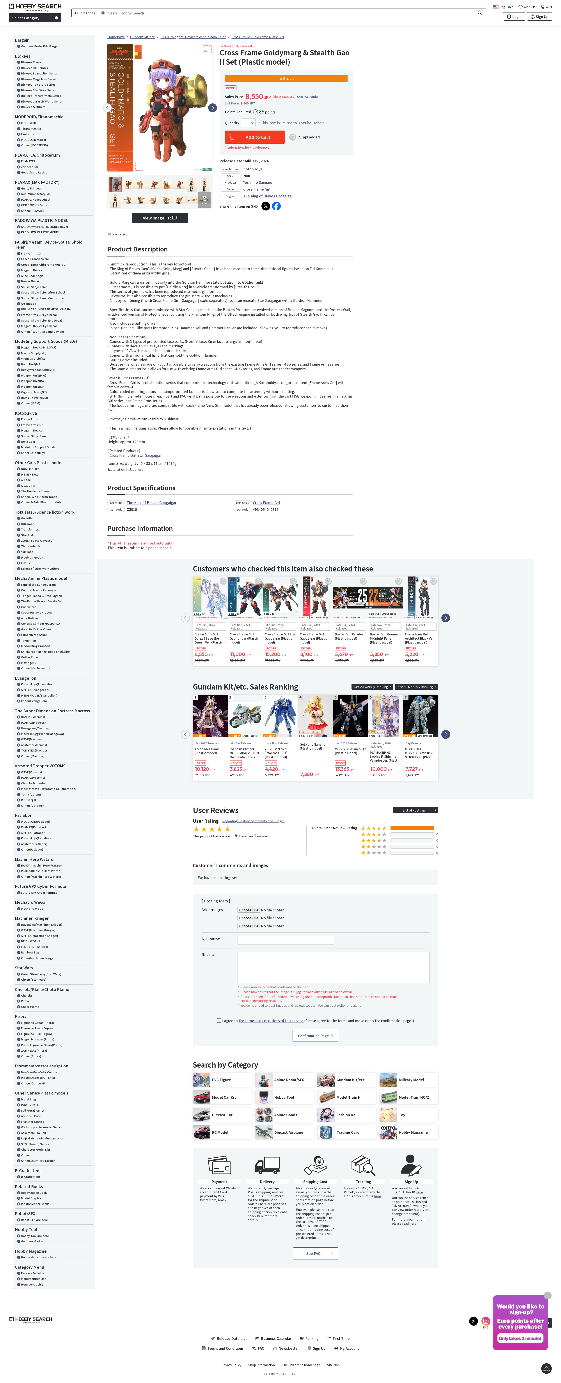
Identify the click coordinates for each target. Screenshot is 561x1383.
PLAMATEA (28, 161)
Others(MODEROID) (34, 145)
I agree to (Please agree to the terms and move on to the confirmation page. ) (318, 1020)
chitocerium (29, 167)
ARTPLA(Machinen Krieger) (39, 936)
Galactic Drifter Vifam (36, 629)
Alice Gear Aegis (32, 276)
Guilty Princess (31, 188)
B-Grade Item (30, 1176)
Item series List (32, 1284)
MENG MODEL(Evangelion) (39, 695)
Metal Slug (28, 1099)
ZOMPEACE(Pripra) (34, 1050)
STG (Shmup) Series (35, 1144)
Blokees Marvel (31, 62)
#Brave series (117, 234)
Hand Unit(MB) (31, 364)
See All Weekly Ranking (371, 686)
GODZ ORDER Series (35, 205)
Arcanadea (28, 303)
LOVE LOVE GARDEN (34, 947)
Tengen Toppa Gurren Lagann (41, 596)
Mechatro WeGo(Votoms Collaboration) (48, 789)
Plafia (25, 1001)
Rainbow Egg (30, 952)
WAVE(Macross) (32, 739)
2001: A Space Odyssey (36, 540)
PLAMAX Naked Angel (35, 199)
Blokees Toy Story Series (38, 84)
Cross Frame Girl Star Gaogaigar (135, 455)
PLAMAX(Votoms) (33, 777)
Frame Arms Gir (32, 253)
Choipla (26, 995)
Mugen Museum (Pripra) (37, 1039)
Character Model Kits (36, 1149)
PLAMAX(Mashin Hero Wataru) (41, 871)
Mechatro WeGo (32, 908)
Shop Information (261, 1365)
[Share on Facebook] (276, 206)
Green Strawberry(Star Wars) (41, 974)
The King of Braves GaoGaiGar (41, 601)
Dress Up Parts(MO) (34, 398)
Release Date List (33, 1273)
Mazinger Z (29, 663)
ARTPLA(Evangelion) (35, 690)
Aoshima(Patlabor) (34, 844)
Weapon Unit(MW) (33, 375)
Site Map (333, 1365)
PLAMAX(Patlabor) (33, 827)
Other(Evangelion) (34, 701)
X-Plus (25, 563)
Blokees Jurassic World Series (42, 101)
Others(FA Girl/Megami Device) (42, 331)
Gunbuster (28, 607)
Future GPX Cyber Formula (39, 892)
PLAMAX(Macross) (33, 722)
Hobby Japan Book (34, 1192)
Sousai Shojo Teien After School (43, 292)
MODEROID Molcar (33, 140)
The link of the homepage (301, 1365)
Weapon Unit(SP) (33, 386)
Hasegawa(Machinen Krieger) (41, 924)
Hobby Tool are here (35, 1236)
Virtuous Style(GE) (34, 358)
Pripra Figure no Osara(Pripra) (41, 1045)
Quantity (232, 122)
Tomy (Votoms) (32, 794)
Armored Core (31, 1116)
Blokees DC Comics (34, 68)
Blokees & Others (33, 107)
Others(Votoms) (32, 805)
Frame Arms (29, 419)
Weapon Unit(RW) (33, 381)
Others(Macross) (32, 756)
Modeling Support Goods (38, 447)
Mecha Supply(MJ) (33, 353)
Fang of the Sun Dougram (38, 584)
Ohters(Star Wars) (33, 979)
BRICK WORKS (30, 941)
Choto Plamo (30, 1007)
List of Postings (414, 810)
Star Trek (27, 535)
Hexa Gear (28, 441)
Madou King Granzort (35, 646)
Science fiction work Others (40, 568)
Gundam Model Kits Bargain (40, 46)
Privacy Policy (231, 1365)
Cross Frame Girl (256, 189)
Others (26, 1155)
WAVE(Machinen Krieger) (38, 930)
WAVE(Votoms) (31, 772)
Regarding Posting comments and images (253, 821)
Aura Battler (29, 618)
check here (256, 1216)
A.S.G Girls (28, 485)
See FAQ (313, 1253)
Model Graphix (31, 1198)
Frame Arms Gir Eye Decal (39, 315)
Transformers (30, 529)
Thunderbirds (30, 546)
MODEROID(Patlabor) (35, 821)
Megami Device (32, 270)
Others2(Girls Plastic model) (41, 502)
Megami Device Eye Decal (39, 326)
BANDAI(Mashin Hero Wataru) (41, 865)
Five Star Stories (32, 1121)
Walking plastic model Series (41, 1127)
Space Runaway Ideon (36, 612)
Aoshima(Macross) (34, 745)
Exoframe (27, 134)
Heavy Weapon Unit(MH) (38, 370)
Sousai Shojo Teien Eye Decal (41, 320)
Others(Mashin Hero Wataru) (41, 876)
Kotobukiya (253, 169)
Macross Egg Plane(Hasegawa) (42, 734)
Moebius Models (32, 557)
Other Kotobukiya (33, 453)
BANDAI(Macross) (33, 717)
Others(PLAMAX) (32, 211)
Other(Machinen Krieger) (38, 958)
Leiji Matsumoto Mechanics (40, 1138)
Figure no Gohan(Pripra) (37, 1022)
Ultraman (27, 524)
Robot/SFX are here (34, 1220)
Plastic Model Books (35, 1204)
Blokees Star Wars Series (38, 90)
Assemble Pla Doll (33, 1133)
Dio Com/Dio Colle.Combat (40, 1072)
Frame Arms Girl (32, 425)
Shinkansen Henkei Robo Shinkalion (46, 651)
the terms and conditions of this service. (271, 1020)
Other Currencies (308, 96)
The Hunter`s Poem (35, 491)
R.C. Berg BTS (30, 800)
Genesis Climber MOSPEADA (40, 623)
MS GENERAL (29, 474)
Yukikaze (27, 552)
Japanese (136, 469)
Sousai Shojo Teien (34, 287)
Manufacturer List (33, 1279)
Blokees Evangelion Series (39, 73)
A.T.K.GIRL (27, 480)
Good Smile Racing (34, 172)
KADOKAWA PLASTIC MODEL (40, 232)
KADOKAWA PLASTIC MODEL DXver (44, 227)
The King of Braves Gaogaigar (268, 195)
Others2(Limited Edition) (39, 1160)
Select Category (25, 17)
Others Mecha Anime (35, 668)
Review (208, 954)
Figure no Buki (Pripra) (36, 1034)
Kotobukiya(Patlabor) (36, 838)
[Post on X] (265, 206)
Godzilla (27, 518)
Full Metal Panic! (32, 1110)
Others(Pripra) (31, 1056)
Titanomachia (31, 128)
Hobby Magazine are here (38, 1257)
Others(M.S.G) (30, 403)
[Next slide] (212, 107)
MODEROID (28, 123)
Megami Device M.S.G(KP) (38, 347)
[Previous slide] (107, 107)
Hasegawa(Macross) (35, 728)
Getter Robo (29, 657)
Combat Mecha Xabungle (38, 590)
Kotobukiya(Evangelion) (38, 684)
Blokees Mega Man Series (39, 79)
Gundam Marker (32, 1241)
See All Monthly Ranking (415, 686)
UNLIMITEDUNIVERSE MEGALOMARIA (46, 309)
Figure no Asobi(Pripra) (37, 1028)
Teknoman (28, 640)
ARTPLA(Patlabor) (33, 833)
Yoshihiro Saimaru (257, 182)
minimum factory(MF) (36, 194)
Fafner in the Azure (34, 635)
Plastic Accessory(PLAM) (38, 1077)
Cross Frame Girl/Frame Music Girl (44, 264)
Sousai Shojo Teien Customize (42, 298)
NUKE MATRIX (30, 469)
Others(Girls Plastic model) (40, 497)
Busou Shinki (30, 281)
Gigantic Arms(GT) (34, 392)
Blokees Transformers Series (41, 96)
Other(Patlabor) (32, 849)
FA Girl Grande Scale (35, 259)
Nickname (211, 938)
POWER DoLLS (30, 1105)
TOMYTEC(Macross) (35, 750)
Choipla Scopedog (33, 783)
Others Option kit (33, 1083)
